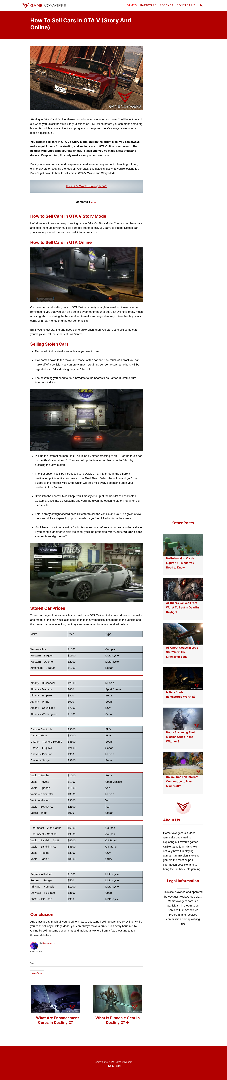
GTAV (40, 952)
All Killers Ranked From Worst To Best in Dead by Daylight (183, 607)
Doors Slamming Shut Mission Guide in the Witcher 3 (180, 737)
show (93, 202)
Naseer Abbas (48, 943)
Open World (37, 973)
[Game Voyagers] (48, 5)
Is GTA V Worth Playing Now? (86, 186)
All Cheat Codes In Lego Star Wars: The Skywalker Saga (182, 652)
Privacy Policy (113, 1066)
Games (33, 952)
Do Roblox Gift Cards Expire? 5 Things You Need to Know (180, 563)
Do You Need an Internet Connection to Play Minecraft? (182, 781)
